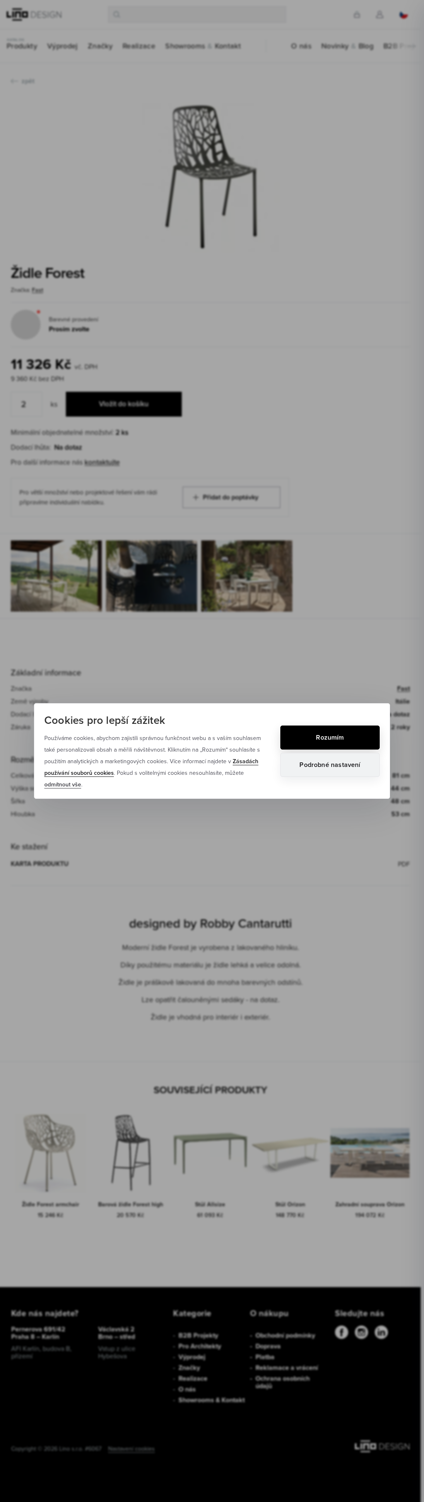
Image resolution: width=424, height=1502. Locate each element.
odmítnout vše (62, 784)
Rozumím (330, 737)
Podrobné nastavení (329, 764)
